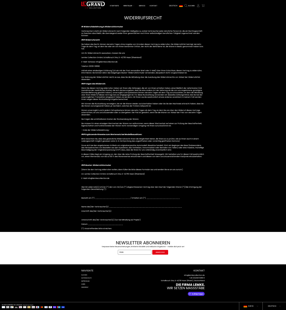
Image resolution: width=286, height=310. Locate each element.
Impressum (85, 281)
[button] (190, 5)
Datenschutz (86, 278)
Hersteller (128, 5)
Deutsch (173, 5)
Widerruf (84, 287)
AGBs (83, 284)
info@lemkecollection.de (194, 275)
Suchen (84, 275)
